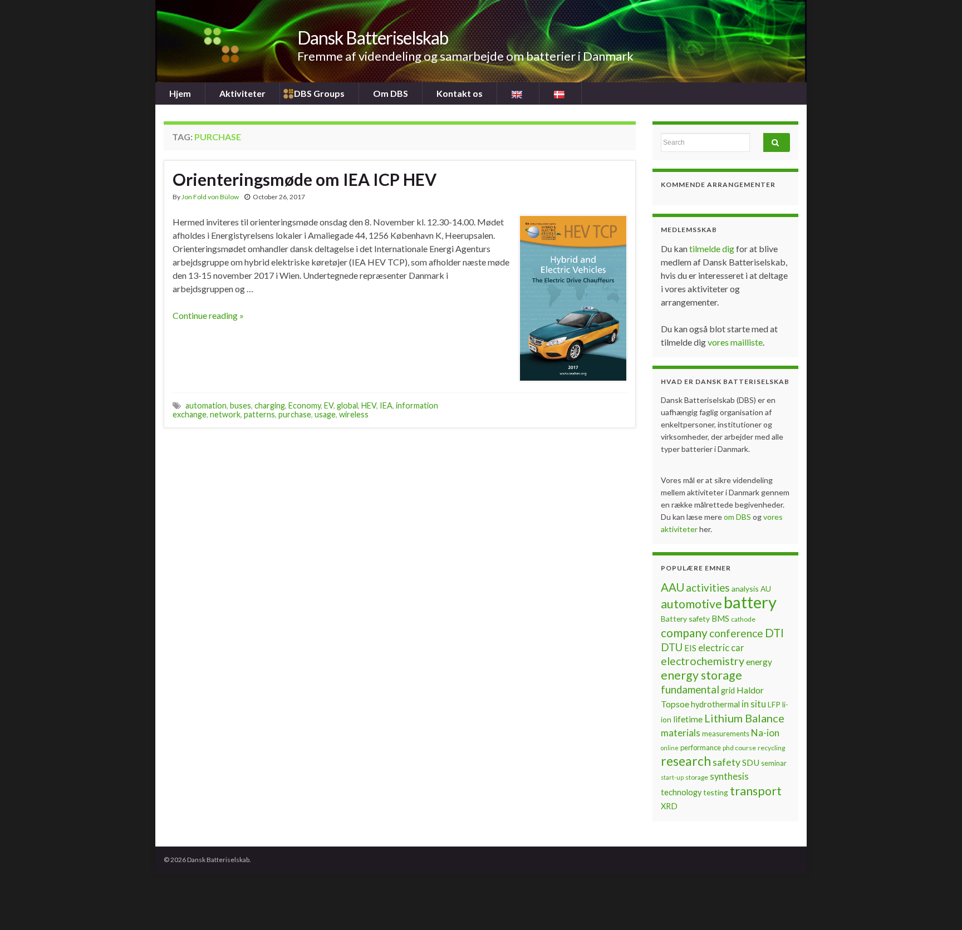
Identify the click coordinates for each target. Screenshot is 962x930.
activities (708, 588)
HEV (368, 405)
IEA (386, 405)
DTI (774, 632)
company (684, 632)
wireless (354, 414)
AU (765, 588)
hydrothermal (715, 704)
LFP (774, 704)
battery (750, 602)
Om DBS (390, 93)
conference (736, 633)
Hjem (180, 93)
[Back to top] (937, 905)
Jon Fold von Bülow (210, 197)
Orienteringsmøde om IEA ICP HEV (304, 179)
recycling (771, 748)
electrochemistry (702, 661)
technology (681, 792)
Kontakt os (459, 93)
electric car (721, 647)
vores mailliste (735, 342)
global (347, 405)
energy (759, 662)
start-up (672, 777)
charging (269, 405)
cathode (743, 619)
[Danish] (560, 93)
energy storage (701, 675)
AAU (672, 587)
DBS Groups (319, 93)
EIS (690, 648)
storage (696, 777)
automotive (691, 604)
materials (680, 733)
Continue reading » (208, 315)
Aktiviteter (242, 93)
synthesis (729, 776)
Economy (304, 405)
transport (756, 791)
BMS (720, 618)
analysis (745, 588)
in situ (754, 704)
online (670, 747)
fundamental (690, 689)
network (225, 414)
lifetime (688, 719)
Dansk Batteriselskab (372, 37)
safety (726, 762)
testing (715, 792)
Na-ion (765, 733)
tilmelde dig (712, 248)
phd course (739, 748)
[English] (518, 93)
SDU (750, 762)
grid (728, 690)
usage (325, 414)
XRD (669, 806)
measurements (725, 733)
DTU (672, 647)
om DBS (738, 516)
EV (328, 405)
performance (700, 747)
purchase (294, 414)
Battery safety (685, 618)
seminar (774, 763)
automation (206, 405)
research (686, 761)
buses (240, 405)
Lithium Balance (744, 718)
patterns (259, 414)
